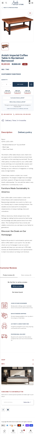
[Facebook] (3, 410)
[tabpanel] (17, 26)
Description (6, 132)
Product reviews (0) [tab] (8, 275)
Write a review (17, 286)
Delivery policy (25, 132)
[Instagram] (8, 410)
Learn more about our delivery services (17, 108)
